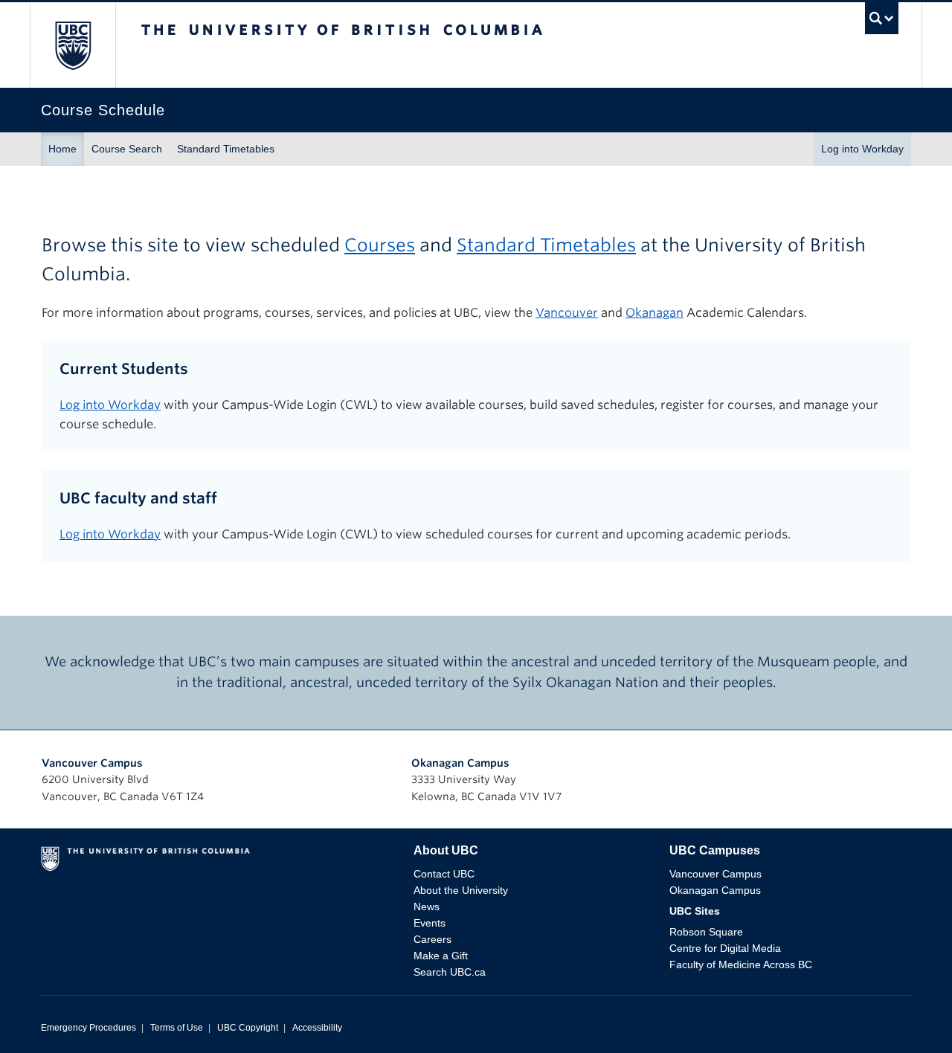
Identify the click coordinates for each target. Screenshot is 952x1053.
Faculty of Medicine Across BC (740, 964)
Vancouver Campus (92, 763)
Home (62, 149)
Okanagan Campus (460, 763)
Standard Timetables (225, 149)
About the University (461, 890)
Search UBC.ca (450, 972)
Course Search (126, 149)
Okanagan (654, 313)
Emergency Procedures (88, 1028)
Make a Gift (441, 956)
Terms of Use (176, 1028)
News (427, 906)
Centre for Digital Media (725, 948)
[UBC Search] (881, 22)
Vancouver (567, 313)
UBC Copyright (247, 1028)
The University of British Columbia (72, 45)
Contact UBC (444, 874)
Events (430, 923)
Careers (432, 939)
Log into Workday (862, 149)
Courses (379, 245)
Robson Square (706, 932)
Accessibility (317, 1028)
